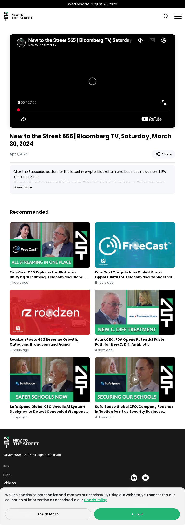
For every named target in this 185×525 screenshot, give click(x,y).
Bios (7, 475)
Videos (9, 483)
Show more (22, 187)
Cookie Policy (95, 500)
